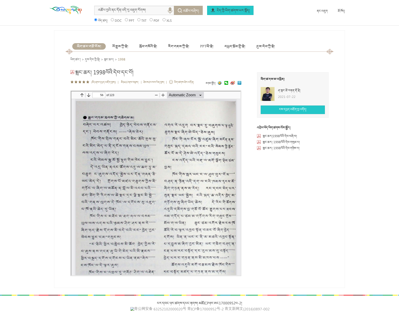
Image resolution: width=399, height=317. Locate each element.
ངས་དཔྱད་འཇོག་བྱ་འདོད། (292, 109)
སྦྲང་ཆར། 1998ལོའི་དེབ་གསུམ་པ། (281, 142)
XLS (169, 21)
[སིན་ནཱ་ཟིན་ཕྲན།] (233, 83)
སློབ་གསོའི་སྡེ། (148, 46)
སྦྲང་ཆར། (109, 59)
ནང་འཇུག (322, 11)
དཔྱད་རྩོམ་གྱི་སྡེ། (234, 46)
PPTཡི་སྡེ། (206, 46)
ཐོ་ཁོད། (341, 11)
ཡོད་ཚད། (103, 21)
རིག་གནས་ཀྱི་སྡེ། (178, 46)
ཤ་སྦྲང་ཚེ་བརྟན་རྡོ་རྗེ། (289, 90)
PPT (131, 21)
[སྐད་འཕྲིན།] (225, 83)
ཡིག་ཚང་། (75, 59)
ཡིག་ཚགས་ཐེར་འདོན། (184, 82)
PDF (156, 21)
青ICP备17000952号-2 (205, 310)
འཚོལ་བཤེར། (191, 11)
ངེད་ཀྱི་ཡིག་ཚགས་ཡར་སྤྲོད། (233, 11)
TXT (143, 21)
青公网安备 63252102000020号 (160, 309)
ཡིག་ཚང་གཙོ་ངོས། (89, 46)
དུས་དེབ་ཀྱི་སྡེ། (265, 46)
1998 (121, 59)
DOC (118, 21)
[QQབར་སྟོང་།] (219, 83)
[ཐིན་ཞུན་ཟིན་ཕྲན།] (239, 83)
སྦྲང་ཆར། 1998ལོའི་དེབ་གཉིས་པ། (281, 148)
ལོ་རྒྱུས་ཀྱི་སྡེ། (120, 46)
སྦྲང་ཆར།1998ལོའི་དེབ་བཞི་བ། (280, 136)
